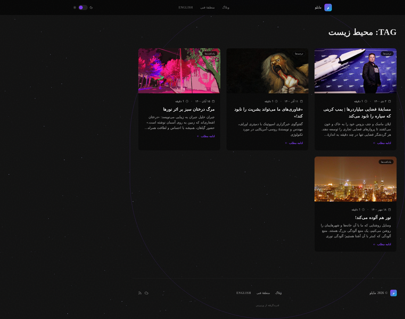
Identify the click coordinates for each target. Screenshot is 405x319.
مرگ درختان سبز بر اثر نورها (189, 109)
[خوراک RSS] (140, 293)
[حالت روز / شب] (83, 7)
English (186, 7)
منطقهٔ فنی (207, 7)
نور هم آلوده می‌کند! (373, 217)
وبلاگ (225, 7)
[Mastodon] (146, 293)
